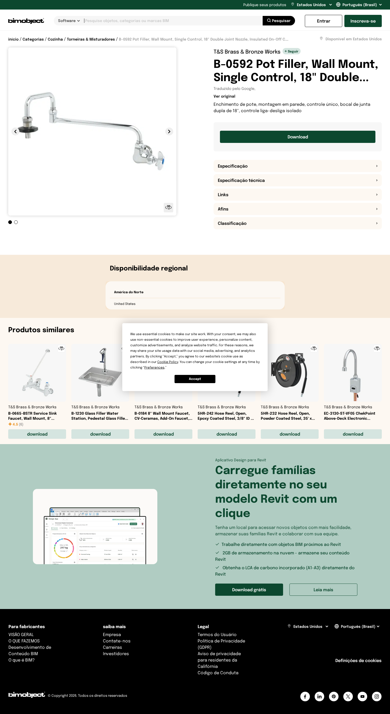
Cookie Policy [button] (167, 361)
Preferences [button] (154, 367)
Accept (195, 378)
